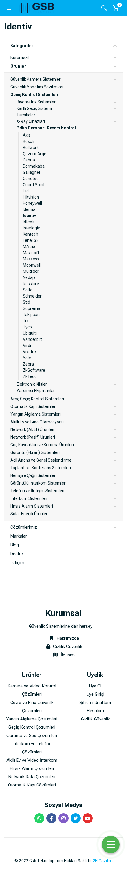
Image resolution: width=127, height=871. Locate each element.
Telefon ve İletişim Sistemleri (37, 490)
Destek (17, 553)
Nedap (29, 277)
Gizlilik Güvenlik (67, 646)
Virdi (27, 345)
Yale (27, 358)
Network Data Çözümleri (31, 776)
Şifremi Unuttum (95, 702)
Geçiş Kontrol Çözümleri (31, 727)
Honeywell (32, 203)
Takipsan (31, 314)
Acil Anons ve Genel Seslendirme (40, 460)
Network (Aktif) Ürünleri (32, 429)
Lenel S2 (31, 240)
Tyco (27, 327)
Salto (27, 289)
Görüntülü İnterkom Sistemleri (38, 483)
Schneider (32, 296)
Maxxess (31, 259)
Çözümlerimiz (23, 527)
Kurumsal (19, 57)
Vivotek (30, 351)
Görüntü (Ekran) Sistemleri (35, 452)
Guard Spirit (34, 184)
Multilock (31, 271)
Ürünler (18, 66)
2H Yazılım (103, 860)
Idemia (29, 209)
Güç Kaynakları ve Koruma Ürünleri (42, 444)
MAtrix (29, 246)
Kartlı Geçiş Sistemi (34, 108)
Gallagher (31, 172)
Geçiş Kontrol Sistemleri (34, 94)
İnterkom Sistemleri (28, 498)
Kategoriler (21, 45)
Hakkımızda (67, 638)
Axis (27, 135)
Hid (26, 191)
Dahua (29, 160)
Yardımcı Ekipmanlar (36, 390)
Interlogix (31, 228)
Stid (26, 302)
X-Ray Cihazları (31, 121)
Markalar (18, 536)
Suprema (31, 308)
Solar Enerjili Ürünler (29, 513)
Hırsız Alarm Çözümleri (32, 768)
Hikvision (31, 197)
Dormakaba (34, 166)
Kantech (30, 234)
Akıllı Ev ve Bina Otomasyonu (37, 421)
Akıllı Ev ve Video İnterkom (31, 760)
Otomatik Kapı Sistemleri (33, 406)
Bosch (28, 141)
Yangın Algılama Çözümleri (31, 719)
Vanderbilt (32, 339)
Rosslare (31, 283)
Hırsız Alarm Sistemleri (31, 506)
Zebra (28, 364)
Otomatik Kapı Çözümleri (32, 785)
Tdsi (26, 320)
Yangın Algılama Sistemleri (35, 414)
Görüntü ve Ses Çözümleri (31, 735)
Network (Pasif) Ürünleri (32, 437)
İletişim (17, 562)
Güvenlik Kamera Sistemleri (35, 79)
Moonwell (32, 265)
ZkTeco (30, 376)
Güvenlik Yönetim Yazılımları (36, 87)
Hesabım (95, 710)
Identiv (29, 215)
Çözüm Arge (34, 153)
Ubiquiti (30, 333)
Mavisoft (31, 252)
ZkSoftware (34, 370)
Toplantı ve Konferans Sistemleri (40, 467)
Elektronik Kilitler (32, 384)
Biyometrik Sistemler (36, 102)
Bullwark (31, 147)
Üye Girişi (95, 694)
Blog (14, 545)
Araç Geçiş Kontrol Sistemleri (37, 398)
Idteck (28, 221)
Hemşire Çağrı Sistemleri (33, 475)
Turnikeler (26, 115)
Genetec (30, 178)
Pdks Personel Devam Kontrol (46, 127)
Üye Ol (95, 686)
